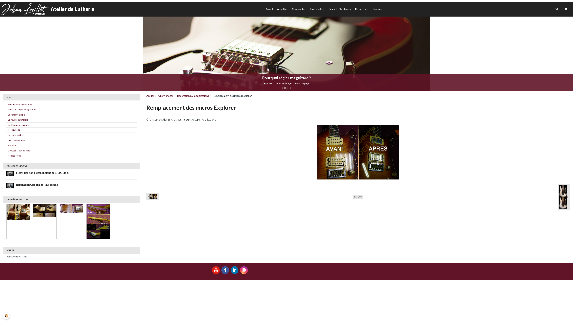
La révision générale (18, 119)
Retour (358, 197)
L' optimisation (15, 130)
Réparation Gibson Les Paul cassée (37, 184)
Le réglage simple (16, 114)
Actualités (282, 9)
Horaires (12, 145)
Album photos (298, 9)
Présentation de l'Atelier (20, 104)
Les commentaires (17, 140)
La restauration (15, 135)
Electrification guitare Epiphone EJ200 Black (42, 172)
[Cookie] (6, 315)
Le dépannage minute (18, 125)
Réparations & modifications (193, 95)
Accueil (269, 9)
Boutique (377, 9)
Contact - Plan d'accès (340, 9)
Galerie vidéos (317, 9)
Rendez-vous (361, 9)
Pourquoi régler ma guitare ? (22, 109)
